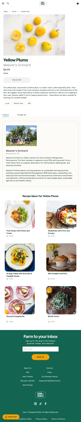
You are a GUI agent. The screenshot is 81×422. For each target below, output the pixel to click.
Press (49, 372)
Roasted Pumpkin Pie (15, 316)
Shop (5, 11)
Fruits (14, 11)
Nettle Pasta (53, 316)
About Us (27, 368)
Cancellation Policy (24, 419)
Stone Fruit (25, 11)
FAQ (27, 372)
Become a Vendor (28, 381)
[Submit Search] (8, 3)
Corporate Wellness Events (49, 381)
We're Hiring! (28, 385)
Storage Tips (21, 115)
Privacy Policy (41, 419)
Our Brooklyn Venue (50, 377)
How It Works (27, 377)
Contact (49, 368)
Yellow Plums (15, 60)
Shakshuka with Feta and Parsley (59, 232)
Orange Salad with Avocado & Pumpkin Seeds (19, 275)
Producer (6, 115)
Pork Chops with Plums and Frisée (18, 232)
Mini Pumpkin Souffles (57, 274)
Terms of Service (58, 419)
